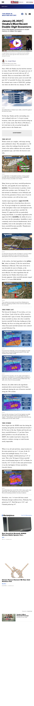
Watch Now (29, 2)
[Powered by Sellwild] (29, 611)
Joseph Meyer (12, 61)
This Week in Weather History (9, 14)
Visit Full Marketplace (26, 515)
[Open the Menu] (2, 2)
